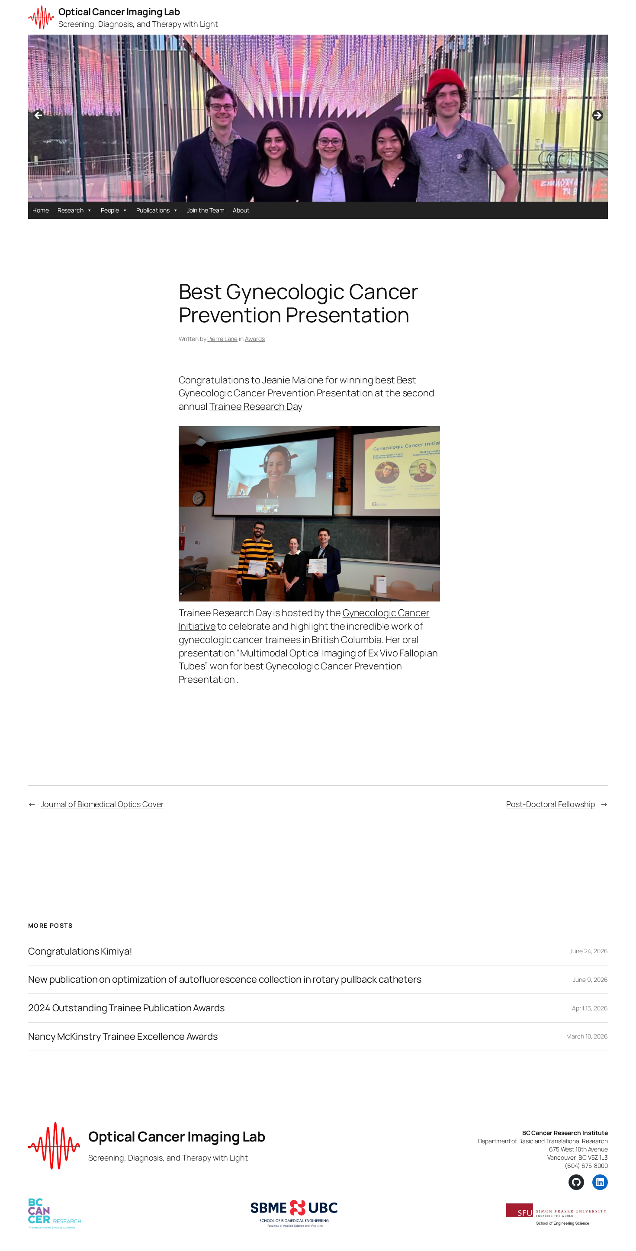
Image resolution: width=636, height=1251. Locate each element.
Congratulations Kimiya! (80, 951)
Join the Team (206, 210)
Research (71, 210)
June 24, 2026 (589, 951)
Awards (255, 338)
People (110, 210)
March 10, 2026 (587, 1036)
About (241, 210)
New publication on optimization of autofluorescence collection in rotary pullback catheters (225, 979)
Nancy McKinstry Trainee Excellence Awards (123, 1036)
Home (40, 210)
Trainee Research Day (255, 406)
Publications (153, 210)
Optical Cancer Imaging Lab (119, 11)
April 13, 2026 (590, 1008)
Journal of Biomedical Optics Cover (102, 804)
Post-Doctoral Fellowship (550, 804)
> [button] (597, 115)
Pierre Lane (222, 338)
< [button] (38, 115)
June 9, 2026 (590, 979)
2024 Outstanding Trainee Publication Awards (126, 1008)
